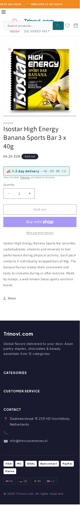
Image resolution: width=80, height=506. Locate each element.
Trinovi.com (18, 334)
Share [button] (12, 298)
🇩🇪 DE (23, 481)
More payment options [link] (40, 232)
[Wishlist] (67, 25)
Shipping (24, 177)
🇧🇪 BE (37, 481)
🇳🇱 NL (10, 481)
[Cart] (75, 25)
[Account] (59, 25)
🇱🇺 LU (51, 481)
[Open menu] (3, 12)
